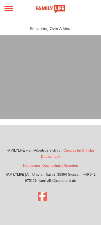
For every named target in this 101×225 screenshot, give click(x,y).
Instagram (58, 196)
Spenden (71, 166)
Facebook (42, 196)
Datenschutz (51, 166)
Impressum (31, 166)
